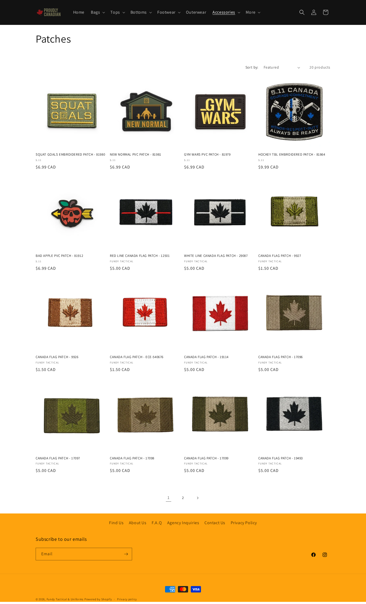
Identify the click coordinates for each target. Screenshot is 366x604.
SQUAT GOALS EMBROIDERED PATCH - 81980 (70, 154)
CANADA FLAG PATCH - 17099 (206, 458)
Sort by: (251, 67)
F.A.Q (157, 523)
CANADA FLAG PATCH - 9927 (279, 256)
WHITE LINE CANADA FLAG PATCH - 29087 (216, 256)
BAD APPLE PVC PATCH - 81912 (59, 256)
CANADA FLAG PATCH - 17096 (280, 357)
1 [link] (168, 497)
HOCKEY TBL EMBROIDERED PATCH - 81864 (291, 154)
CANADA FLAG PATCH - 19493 (280, 458)
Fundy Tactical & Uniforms (65, 599)
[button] (97, 12)
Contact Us (214, 523)
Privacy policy (127, 599)
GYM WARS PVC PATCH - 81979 (207, 154)
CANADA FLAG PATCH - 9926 (57, 357)
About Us (138, 523)
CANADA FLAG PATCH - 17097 (58, 458)
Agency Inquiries (183, 523)
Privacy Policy (244, 523)
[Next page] (197, 498)
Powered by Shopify (98, 599)
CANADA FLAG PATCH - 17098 (132, 458)
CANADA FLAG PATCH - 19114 (206, 357)
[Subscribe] (126, 554)
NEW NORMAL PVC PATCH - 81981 (135, 154)
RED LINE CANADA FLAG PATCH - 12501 (140, 256)
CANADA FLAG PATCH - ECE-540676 (136, 357)
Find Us (116, 523)
